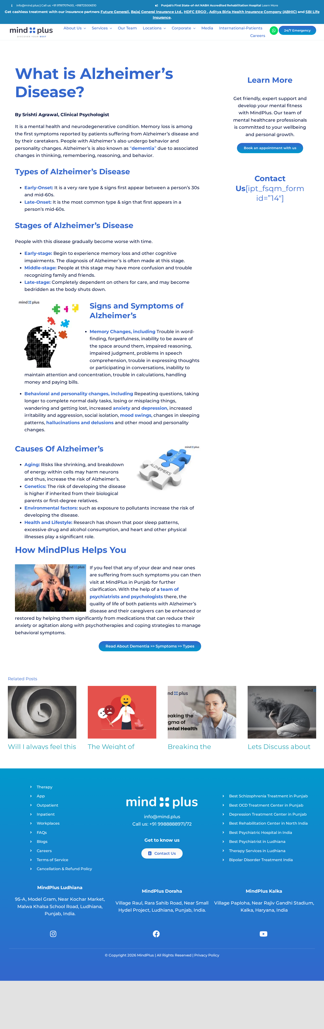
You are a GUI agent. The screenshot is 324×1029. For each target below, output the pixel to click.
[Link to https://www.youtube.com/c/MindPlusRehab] (263, 933)
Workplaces (48, 823)
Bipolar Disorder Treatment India (261, 860)
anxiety (121, 408)
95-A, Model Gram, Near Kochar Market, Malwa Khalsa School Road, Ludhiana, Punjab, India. (60, 906)
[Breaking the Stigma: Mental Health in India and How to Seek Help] (202, 712)
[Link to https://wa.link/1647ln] (274, 30)
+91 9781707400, (63, 5)
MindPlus (145, 955)
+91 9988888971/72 (170, 824)
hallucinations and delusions (80, 422)
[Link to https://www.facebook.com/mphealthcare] (156, 933)
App (41, 796)
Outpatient (47, 805)
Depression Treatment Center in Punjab (268, 814)
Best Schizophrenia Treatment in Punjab (268, 796)
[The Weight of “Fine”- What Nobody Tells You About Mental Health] (122, 712)
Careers (44, 851)
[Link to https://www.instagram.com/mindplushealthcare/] (53, 933)
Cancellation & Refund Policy (64, 869)
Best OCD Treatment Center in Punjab (266, 805)
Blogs (42, 841)
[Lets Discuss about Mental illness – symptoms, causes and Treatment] (282, 712)
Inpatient (46, 814)
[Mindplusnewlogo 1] (31, 26)
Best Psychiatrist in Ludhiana (257, 841)
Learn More (270, 5)
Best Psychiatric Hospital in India (260, 832)
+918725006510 (85, 5)
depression (154, 408)
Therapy (44, 787)
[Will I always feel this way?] (42, 712)
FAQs (42, 832)
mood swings (135, 415)
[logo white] (162, 798)
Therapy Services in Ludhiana (257, 851)
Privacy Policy (206, 955)
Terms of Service (52, 860)
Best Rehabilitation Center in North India (268, 823)
